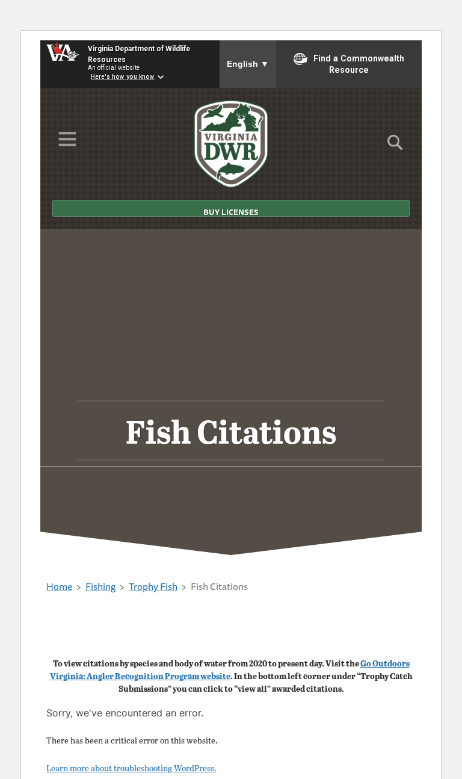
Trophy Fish (153, 586)
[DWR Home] (231, 144)
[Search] (394, 146)
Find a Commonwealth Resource (358, 64)
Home (59, 586)
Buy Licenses (231, 211)
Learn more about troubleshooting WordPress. (131, 768)
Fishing (100, 586)
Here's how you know (123, 76)
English (248, 64)
